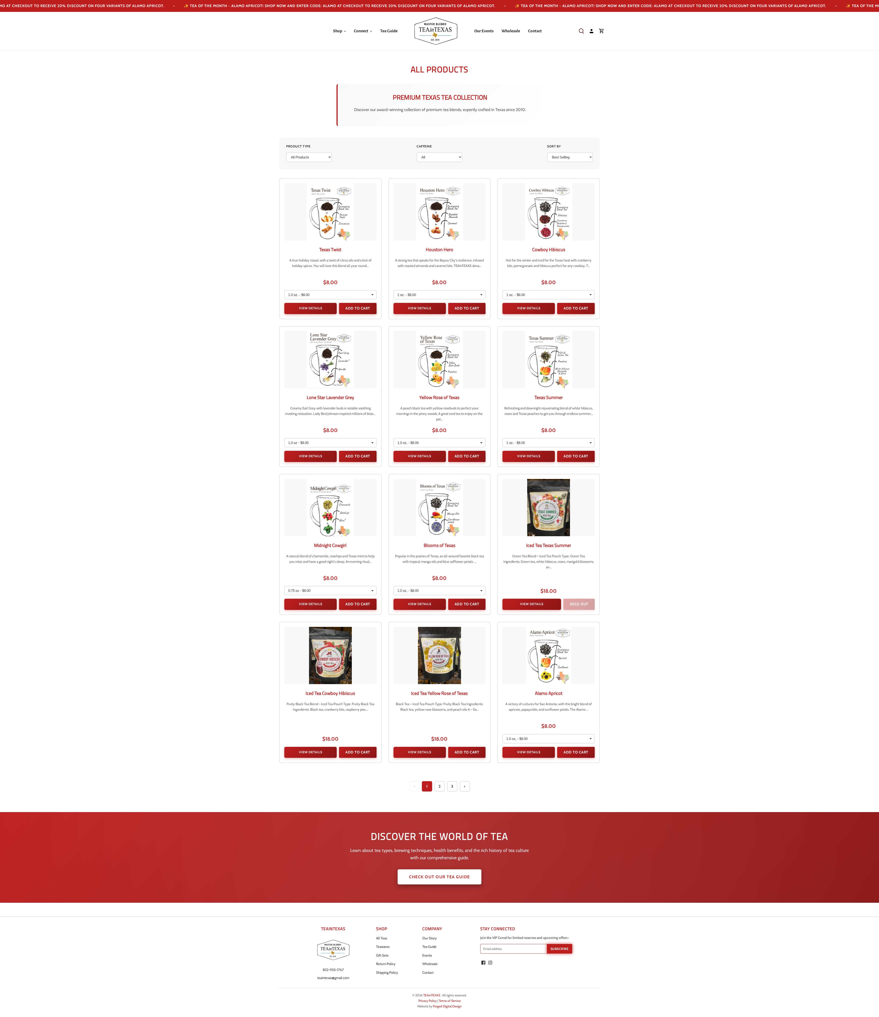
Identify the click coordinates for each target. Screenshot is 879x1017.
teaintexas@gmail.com (333, 978)
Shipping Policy (387, 973)
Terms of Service (450, 1001)
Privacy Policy (427, 1001)
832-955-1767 (333, 970)
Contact (428, 973)
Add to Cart (357, 308)
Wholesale (430, 964)
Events (427, 955)
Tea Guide (429, 947)
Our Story (429, 938)
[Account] (591, 31)
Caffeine (424, 146)
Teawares (383, 947)
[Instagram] (490, 962)
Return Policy (386, 964)
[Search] (581, 31)
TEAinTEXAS (432, 995)
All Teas (381, 938)
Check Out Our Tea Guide (439, 876)
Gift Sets (382, 955)
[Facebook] (483, 962)
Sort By (554, 146)
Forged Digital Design (447, 1006)
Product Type (298, 146)
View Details (310, 308)
